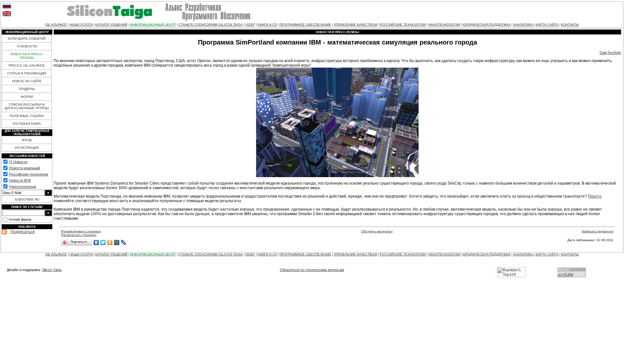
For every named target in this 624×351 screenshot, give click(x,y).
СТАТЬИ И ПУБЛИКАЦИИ (26, 73)
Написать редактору (598, 231)
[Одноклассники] (110, 242)
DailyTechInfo (610, 53)
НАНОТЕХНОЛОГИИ (444, 24)
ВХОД (27, 140)
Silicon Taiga (51, 270)
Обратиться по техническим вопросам (312, 270)
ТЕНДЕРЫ (27, 89)
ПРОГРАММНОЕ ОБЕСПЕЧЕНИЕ (305, 24)
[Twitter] (103, 242)
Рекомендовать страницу (81, 231)
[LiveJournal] (123, 242)
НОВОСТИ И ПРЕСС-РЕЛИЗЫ (26, 55)
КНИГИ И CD (267, 24)
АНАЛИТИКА (523, 24)
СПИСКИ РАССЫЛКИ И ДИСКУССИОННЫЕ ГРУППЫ (27, 106)
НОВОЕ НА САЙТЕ (27, 81)
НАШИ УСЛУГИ (81, 24)
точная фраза (19, 219)
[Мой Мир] (116, 242)
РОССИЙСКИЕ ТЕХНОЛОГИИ (403, 24)
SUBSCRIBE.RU (27, 199)
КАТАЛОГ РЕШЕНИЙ (111, 24)
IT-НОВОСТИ (27, 46)
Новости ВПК (20, 180)
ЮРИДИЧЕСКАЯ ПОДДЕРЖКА (487, 24)
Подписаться (22, 231)
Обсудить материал (377, 231)
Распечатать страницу (79, 235)
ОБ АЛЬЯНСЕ (56, 24)
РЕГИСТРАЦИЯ (27, 148)
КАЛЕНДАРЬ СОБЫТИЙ (27, 38)
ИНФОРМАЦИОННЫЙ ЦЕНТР (153, 24)
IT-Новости (18, 162)
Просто (595, 196)
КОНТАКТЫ (570, 24)
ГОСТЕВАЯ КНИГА (27, 123)
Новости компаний (24, 168)
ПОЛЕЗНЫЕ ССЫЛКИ (27, 116)
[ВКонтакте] (96, 242)
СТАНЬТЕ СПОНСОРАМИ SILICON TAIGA (210, 24)
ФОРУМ (27, 96)
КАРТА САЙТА (547, 24)
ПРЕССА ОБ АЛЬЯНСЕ (26, 65)
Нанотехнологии (22, 186)
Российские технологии (28, 174)
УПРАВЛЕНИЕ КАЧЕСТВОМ (355, 24)
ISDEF (250, 24)
